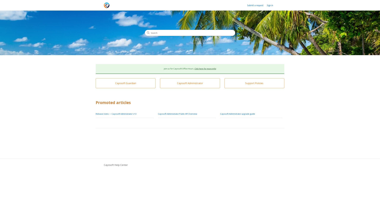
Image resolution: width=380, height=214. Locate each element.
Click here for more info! (205, 68)
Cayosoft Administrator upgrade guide (237, 113)
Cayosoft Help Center (116, 165)
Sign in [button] (270, 5)
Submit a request (255, 5)
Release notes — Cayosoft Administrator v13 (116, 113)
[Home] (106, 5)
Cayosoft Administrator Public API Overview (177, 113)
